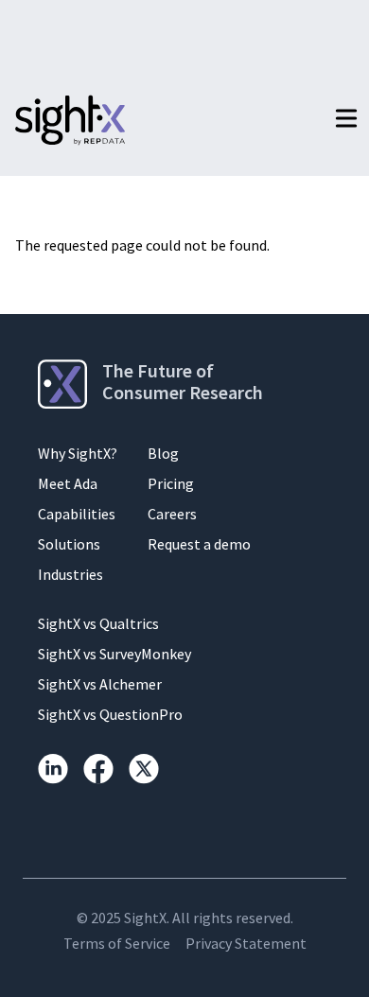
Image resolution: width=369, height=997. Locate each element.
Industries (70, 574)
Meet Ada (67, 483)
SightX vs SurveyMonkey (114, 653)
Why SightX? (77, 453)
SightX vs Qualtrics (98, 623)
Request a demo (199, 543)
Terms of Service (116, 943)
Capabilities (76, 513)
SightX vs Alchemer (100, 683)
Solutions (69, 543)
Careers (172, 513)
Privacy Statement (246, 943)
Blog (163, 453)
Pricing (171, 483)
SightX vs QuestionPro (110, 714)
